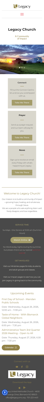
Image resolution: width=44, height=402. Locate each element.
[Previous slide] (6, 59)
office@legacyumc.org (15, 397)
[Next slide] (38, 59)
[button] (22, 14)
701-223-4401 (32, 397)
